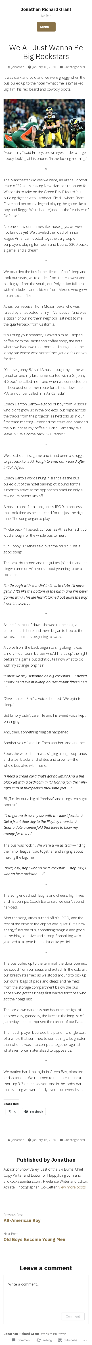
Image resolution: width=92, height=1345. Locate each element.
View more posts (72, 1187)
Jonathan (18, 67)
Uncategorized (74, 67)
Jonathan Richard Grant (46, 9)
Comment (73, 1316)
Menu (48, 27)
